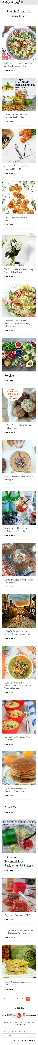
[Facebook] (4, 1032)
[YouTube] (20, 1032)
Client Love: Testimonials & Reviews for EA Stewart (18, 862)
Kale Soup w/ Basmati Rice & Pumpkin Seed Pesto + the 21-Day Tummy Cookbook (17, 686)
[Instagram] (8, 1032)
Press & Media (10, 1022)
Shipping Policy (19, 1024)
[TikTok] (24, 1032)
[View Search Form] (22, 2)
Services (9, 376)
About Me (10, 807)
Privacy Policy (27, 1022)
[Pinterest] (12, 1032)
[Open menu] (34, 2)
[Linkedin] (16, 1032)
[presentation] (19, 43)
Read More (9, 70)
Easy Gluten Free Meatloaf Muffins (18, 915)
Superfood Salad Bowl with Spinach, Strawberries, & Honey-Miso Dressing (17, 323)
